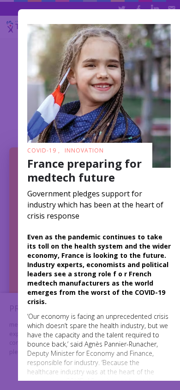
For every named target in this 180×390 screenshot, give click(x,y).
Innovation (84, 150)
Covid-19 (42, 150)
